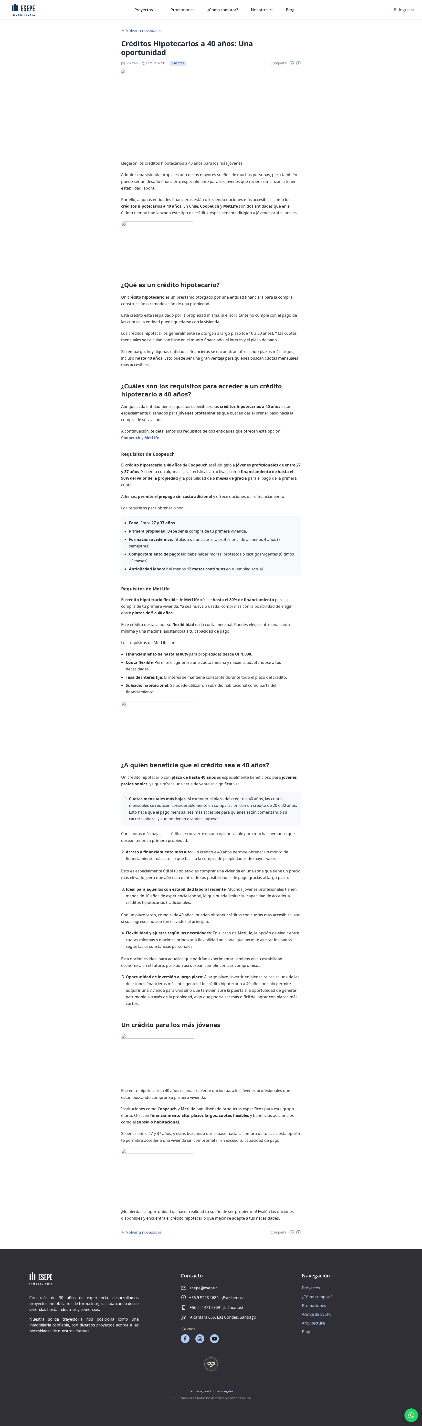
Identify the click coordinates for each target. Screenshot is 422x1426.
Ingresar (406, 9)
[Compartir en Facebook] (298, 63)
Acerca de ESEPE (316, 1314)
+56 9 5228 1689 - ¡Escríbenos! (216, 1297)
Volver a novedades (144, 30)
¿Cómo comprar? (222, 9)
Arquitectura (313, 1323)
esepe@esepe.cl (204, 1288)
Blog (290, 9)
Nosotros (259, 9)
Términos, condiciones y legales (211, 1391)
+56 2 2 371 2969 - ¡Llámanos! (216, 1307)
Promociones (182, 9)
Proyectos (143, 9)
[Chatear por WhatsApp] (411, 1415)
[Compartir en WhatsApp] (291, 63)
